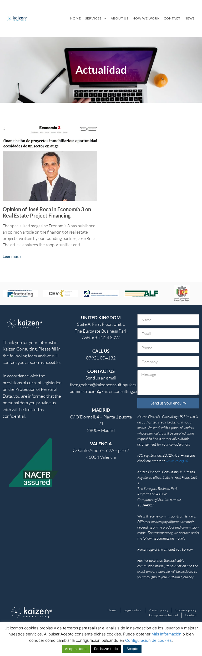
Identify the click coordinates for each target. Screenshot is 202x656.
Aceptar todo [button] (76, 649)
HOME (75, 18)
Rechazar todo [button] (106, 649)
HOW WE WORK (146, 18)
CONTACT (172, 18)
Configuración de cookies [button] (148, 640)
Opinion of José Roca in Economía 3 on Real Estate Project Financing (47, 212)
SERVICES (93, 18)
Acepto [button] (132, 649)
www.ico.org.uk (177, 460)
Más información (166, 634)
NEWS (190, 18)
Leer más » (12, 256)
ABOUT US (119, 18)
